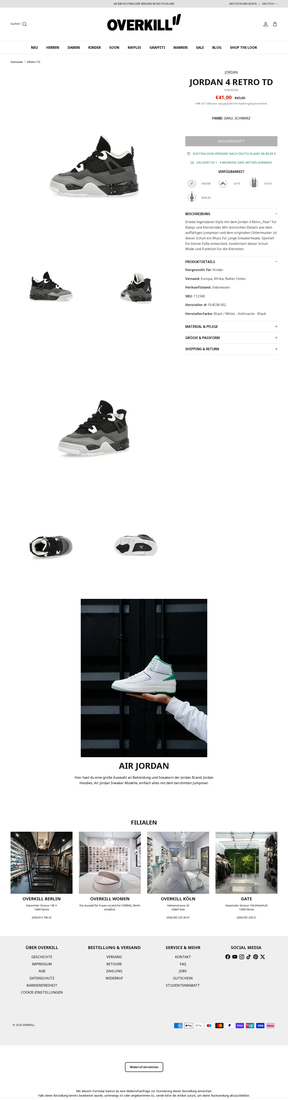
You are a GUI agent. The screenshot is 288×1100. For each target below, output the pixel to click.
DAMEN (74, 47)
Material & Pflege (201, 326)
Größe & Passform (202, 337)
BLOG (217, 47)
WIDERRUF (114, 978)
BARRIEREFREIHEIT (42, 985)
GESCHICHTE (41, 957)
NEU (34, 47)
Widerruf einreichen (144, 1067)
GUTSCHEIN (183, 978)
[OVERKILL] (144, 24)
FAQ (183, 964)
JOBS (183, 971)
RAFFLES (134, 47)
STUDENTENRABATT (183, 985)
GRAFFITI (157, 47)
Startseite (17, 62)
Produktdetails (200, 261)
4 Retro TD (33, 62)
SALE (200, 47)
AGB (42, 971)
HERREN (52, 47)
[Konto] (264, 24)
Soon (114, 47)
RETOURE (114, 964)
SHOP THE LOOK (243, 47)
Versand (223, 103)
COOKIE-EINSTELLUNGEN (42, 992)
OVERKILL (28, 1025)
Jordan (231, 72)
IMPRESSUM (42, 964)
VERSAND (114, 957)
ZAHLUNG (114, 971)
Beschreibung (197, 214)
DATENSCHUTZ (42, 978)
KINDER (94, 47)
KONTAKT (183, 957)
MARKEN (181, 47)
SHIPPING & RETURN (202, 349)
